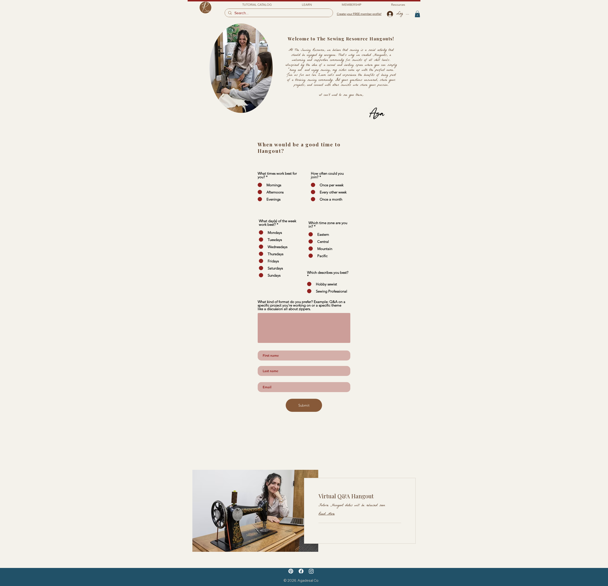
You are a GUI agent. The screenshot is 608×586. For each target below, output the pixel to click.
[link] (359, 496)
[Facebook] (301, 571)
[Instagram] (311, 571)
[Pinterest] (291, 571)
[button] (307, 4)
